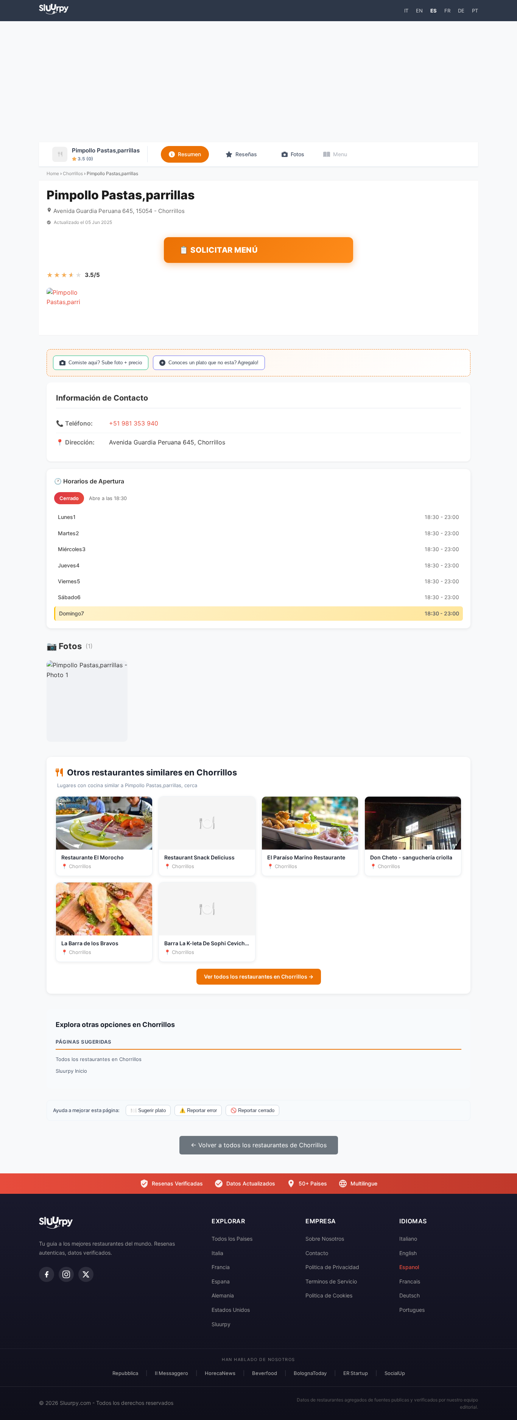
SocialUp (395, 1373)
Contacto (316, 1253)
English (408, 1253)
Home (53, 173)
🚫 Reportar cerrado (252, 1110)
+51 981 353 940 (133, 423)
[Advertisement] (258, 82)
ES (433, 11)
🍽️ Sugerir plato (148, 1110)
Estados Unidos (231, 1310)
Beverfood (264, 1373)
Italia (217, 1253)
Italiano (408, 1238)
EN (419, 11)
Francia (221, 1267)
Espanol (409, 1267)
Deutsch (409, 1295)
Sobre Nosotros (324, 1238)
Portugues (412, 1310)
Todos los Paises (232, 1238)
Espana (221, 1281)
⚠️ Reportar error (198, 1110)
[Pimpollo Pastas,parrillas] (64, 305)
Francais (409, 1281)
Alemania (223, 1295)
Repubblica (125, 1373)
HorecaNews (220, 1373)
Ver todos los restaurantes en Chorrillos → (258, 976)
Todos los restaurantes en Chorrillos (99, 1059)
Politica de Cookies (328, 1295)
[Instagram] (66, 1274)
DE (461, 11)
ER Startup (355, 1373)
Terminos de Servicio (331, 1281)
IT (406, 11)
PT (475, 11)
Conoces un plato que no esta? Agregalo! (213, 362)
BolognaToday (310, 1373)
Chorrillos (73, 173)
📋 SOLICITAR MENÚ (218, 250)
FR (447, 11)
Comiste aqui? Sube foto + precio (105, 362)
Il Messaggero (171, 1373)
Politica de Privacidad (332, 1267)
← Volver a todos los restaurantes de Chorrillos (259, 1145)
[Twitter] (85, 1274)
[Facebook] (46, 1274)
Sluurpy (221, 1324)
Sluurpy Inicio (71, 1071)
